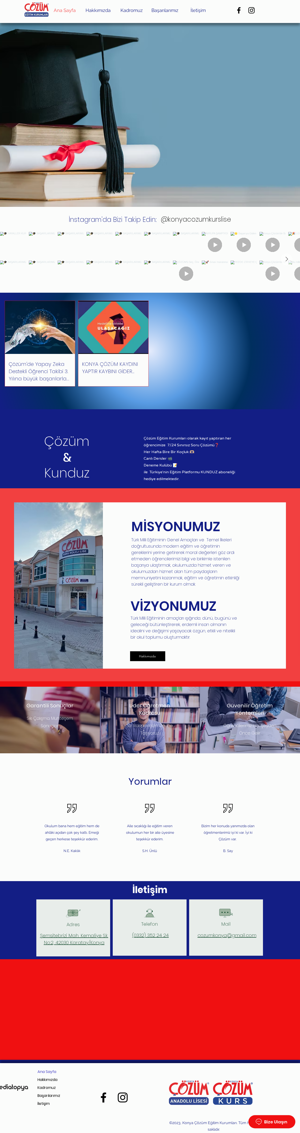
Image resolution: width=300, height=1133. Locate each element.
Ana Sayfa (47, 1071)
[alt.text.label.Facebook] (239, 10)
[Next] (274, 115)
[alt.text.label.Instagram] (251, 10)
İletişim (44, 1103)
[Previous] (26, 115)
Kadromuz (47, 1087)
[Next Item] (286, 259)
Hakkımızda (47, 1079)
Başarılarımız (49, 1095)
